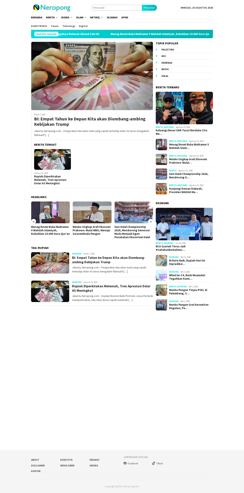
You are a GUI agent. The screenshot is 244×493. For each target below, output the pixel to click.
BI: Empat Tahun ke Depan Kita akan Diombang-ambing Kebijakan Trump (89, 121)
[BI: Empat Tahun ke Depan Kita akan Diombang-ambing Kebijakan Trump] (92, 76)
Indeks (94, 465)
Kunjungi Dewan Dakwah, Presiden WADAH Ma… (186, 190)
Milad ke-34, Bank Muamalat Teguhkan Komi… (187, 277)
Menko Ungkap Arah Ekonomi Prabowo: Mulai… (188, 161)
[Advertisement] (184, 379)
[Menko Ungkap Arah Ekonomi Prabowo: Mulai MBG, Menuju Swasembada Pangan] (53, 212)
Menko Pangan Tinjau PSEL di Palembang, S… (188, 291)
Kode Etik (66, 459)
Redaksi (94, 459)
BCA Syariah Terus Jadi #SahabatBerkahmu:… (170, 248)
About (35, 459)
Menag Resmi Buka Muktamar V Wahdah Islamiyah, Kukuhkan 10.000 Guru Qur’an (142, 34)
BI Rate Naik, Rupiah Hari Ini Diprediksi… (187, 262)
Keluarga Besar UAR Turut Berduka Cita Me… (181, 132)
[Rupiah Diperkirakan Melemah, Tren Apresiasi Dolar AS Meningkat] (52, 159)
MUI (163, 56)
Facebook (133, 463)
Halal (165, 76)
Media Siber (67, 465)
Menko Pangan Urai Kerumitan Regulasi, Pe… (189, 306)
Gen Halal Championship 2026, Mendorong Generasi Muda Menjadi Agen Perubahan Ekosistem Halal (94, 232)
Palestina (167, 49)
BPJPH (165, 69)
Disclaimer (38, 465)
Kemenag (166, 62)
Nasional (169, 127)
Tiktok (159, 463)
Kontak (36, 471)
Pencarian (149, 7)
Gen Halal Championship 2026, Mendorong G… (188, 175)
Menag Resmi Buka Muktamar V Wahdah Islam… (189, 146)
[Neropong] (51, 7)
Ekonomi (77, 253)
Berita (159, 127)
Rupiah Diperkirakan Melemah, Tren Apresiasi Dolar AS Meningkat (50, 180)
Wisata (173, 170)
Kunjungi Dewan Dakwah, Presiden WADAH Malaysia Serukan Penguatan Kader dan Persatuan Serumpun (134, 232)
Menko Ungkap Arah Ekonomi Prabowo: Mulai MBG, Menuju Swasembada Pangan (53, 230)
